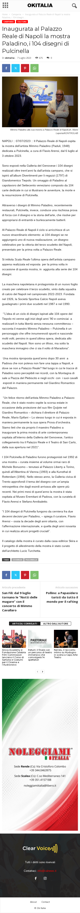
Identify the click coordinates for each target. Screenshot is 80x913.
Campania (16, 14)
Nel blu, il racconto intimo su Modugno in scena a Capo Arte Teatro (66, 653)
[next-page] (42, 671)
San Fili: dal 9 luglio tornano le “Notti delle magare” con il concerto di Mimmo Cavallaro (19, 601)
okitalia (10, 57)
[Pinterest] (25, 68)
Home (5, 14)
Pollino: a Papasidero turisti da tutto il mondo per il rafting (62, 597)
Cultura (21, 21)
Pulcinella (31, 559)
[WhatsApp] (34, 68)
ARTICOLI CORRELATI (24, 623)
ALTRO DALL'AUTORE (55, 623)
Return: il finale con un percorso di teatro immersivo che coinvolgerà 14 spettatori (40, 654)
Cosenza (17, 559)
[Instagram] (44, 878)
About (33, 901)
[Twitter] (15, 68)
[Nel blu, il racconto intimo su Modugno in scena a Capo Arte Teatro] (66, 639)
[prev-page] (37, 671)
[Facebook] (6, 68)
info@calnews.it (47, 870)
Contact (45, 901)
